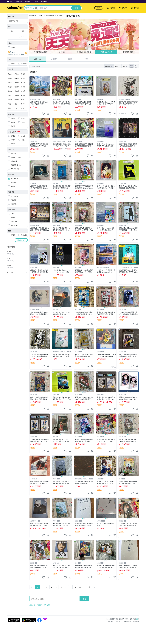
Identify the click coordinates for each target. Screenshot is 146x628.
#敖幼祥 (47, 605)
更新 (137, 619)
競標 (70, 59)
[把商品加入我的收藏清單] (43, 113)
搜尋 (84, 599)
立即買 (54, 59)
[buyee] (17, 53)
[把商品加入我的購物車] (47, 113)
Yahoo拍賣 (15, 7)
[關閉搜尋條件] (36, 8)
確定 (22, 36)
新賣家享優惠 (128, 52)
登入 (98, 8)
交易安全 (136, 622)
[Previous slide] (30, 86)
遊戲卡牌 (62, 52)
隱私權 (118, 622)
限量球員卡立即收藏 (84, 52)
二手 (86, 59)
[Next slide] (48, 86)
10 (80, 587)
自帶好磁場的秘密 (40, 52)
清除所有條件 (21, 240)
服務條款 (110, 622)
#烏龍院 (39, 605)
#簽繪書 (32, 605)
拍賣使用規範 (126, 622)
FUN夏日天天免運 (106, 52)
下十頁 (87, 587)
